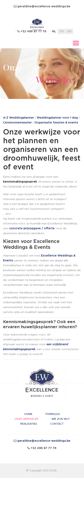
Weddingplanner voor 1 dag (57, 117)
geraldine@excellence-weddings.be (43, 6)
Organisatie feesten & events (56, 122)
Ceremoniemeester (17, 122)
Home (28, 414)
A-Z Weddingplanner (18, 117)
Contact (57, 423)
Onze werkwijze (26, 419)
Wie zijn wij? (61, 419)
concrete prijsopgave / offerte (32, 228)
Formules (52, 414)
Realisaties (28, 423)
